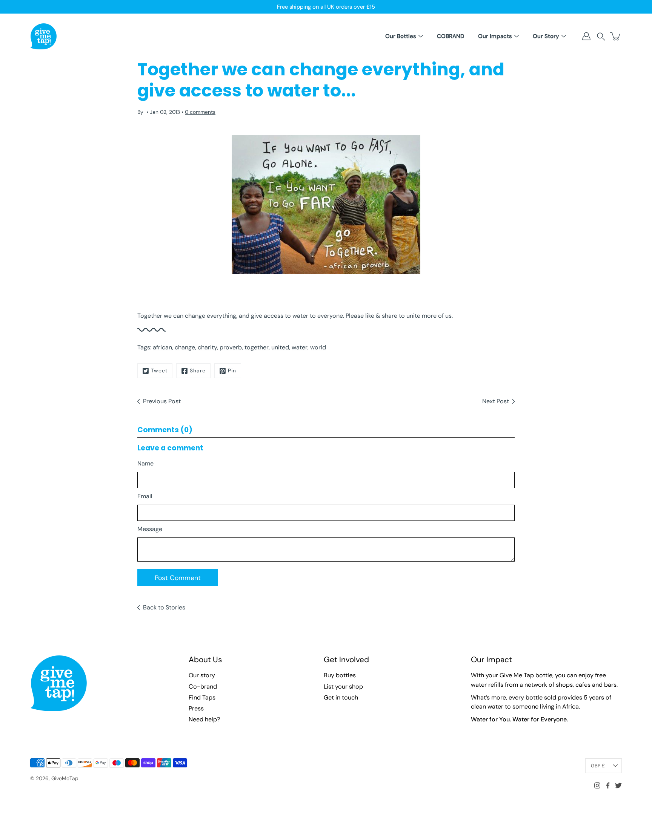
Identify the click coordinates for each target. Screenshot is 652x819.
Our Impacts (495, 36)
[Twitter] (618, 785)
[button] (601, 36)
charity (207, 347)
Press (196, 708)
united (280, 347)
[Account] (586, 36)
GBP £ (598, 765)
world (318, 347)
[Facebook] (607, 785)
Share (198, 370)
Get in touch (341, 697)
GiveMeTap (64, 778)
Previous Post (162, 401)
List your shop (343, 686)
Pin (232, 370)
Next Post (495, 401)
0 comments (200, 112)
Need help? (204, 719)
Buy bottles (340, 675)
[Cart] (616, 36)
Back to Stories (164, 607)
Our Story (546, 36)
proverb (231, 347)
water (300, 347)
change (185, 347)
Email (144, 496)
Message (149, 529)
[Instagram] (597, 785)
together (256, 347)
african (162, 347)
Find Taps (202, 697)
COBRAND (450, 36)
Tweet (159, 370)
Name (145, 463)
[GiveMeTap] (43, 36)
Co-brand (203, 686)
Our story (202, 675)
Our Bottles (400, 36)
